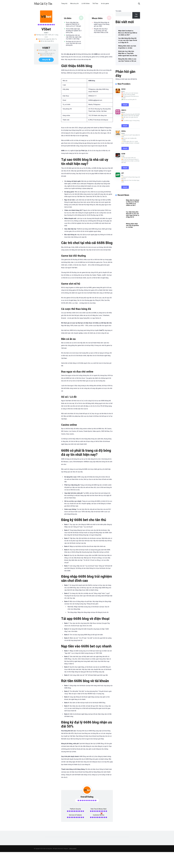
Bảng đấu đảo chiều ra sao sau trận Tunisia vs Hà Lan (127, 60)
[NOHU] (118, 92)
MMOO (123, 110)
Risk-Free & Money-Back (98, 809)
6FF (122, 173)
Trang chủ (64, 3)
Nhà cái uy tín (74, 3)
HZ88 (123, 154)
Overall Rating (87, 797)
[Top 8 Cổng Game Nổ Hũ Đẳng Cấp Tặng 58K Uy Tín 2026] (43, 2)
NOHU (123, 89)
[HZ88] (118, 157)
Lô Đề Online (85, 3)
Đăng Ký (45, 60)
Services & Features (75, 815)
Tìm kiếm (118, 11)
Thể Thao (95, 3)
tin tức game (105, 3)
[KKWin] (118, 134)
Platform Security (75, 809)
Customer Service (98, 815)
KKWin (123, 131)
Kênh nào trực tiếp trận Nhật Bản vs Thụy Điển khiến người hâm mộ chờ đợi (127, 53)
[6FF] (118, 176)
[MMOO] (118, 114)
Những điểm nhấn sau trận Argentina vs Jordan (127, 47)
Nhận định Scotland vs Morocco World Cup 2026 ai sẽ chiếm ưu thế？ (127, 33)
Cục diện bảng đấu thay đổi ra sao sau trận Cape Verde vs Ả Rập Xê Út (127, 40)
